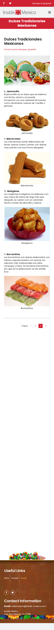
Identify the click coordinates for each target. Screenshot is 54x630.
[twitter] (12, 592)
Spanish (32, 49)
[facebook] (6, 592)
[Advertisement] (15, 381)
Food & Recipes (18, 49)
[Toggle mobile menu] (49, 12)
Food (6, 49)
